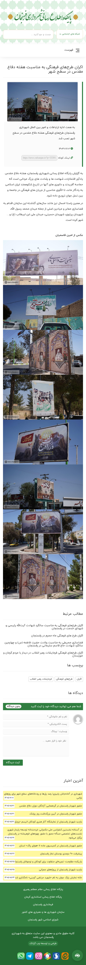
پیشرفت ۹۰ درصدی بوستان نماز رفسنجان (61, 853)
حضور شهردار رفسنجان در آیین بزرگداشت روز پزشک (55, 813)
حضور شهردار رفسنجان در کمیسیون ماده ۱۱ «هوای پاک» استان (50, 845)
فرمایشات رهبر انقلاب (41, 679)
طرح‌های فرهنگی (64, 679)
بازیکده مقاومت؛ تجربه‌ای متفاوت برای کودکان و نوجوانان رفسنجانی (47, 861)
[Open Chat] (77, 955)
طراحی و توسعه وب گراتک (43, 943)
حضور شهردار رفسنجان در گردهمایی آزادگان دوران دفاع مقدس (50, 805)
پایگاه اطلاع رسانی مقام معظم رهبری (43, 889)
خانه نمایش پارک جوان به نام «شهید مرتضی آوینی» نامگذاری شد (48, 877)
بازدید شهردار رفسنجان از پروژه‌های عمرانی (60, 869)
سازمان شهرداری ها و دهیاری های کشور (43, 912)
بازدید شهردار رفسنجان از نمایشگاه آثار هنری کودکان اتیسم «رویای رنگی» (45, 821)
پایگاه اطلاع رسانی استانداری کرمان (43, 897)
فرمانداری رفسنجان (43, 904)
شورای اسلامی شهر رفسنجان (43, 920)
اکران (79, 679)
